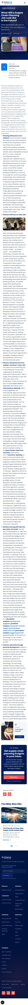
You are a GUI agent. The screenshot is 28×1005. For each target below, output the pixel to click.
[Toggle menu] (24, 2)
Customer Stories (6, 903)
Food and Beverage (7, 925)
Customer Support (6, 899)
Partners (4, 968)
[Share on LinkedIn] (5, 794)
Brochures (17, 922)
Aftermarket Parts (6, 918)
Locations (4, 965)
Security (23, 984)
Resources (18, 915)
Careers (4, 962)
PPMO (16, 897)
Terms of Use (14, 984)
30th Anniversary (6, 958)
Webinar (17, 942)
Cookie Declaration (7, 988)
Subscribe (6, 875)
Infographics (18, 929)
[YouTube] (13, 993)
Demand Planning (19, 890)
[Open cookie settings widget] (2, 1002)
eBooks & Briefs (19, 925)
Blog (16, 918)
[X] (8, 993)
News (16, 932)
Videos (17, 935)
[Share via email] (9, 794)
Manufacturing (6, 922)
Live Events (18, 939)
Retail (3, 934)
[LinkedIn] (3, 993)
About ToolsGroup (6, 952)
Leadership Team (6, 955)
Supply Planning (19, 893)
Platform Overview (6, 890)
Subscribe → (14, 777)
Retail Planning (19, 909)
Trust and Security (6, 972)
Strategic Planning (20, 900)
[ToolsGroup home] (7, 2)
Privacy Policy (5, 984)
